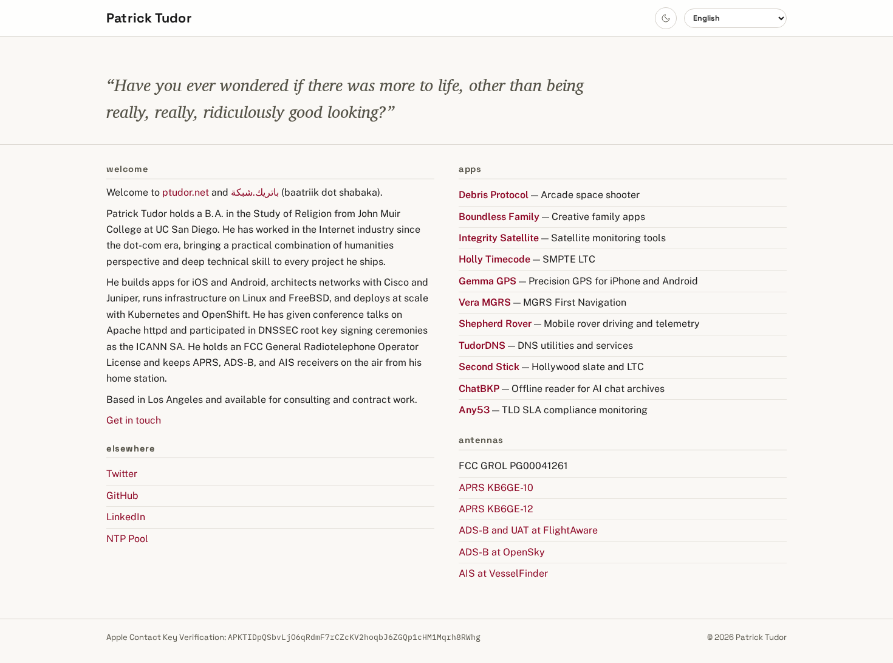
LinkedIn (125, 517)
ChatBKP (479, 388)
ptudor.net (185, 192)
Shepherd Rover (495, 323)
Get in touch (133, 420)
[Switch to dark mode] (666, 18)
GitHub (122, 495)
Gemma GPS (487, 281)
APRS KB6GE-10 (496, 487)
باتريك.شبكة (255, 192)
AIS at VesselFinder (503, 573)
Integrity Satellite (499, 238)
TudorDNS (482, 345)
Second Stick (489, 367)
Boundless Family (499, 216)
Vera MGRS (485, 302)
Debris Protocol (494, 195)
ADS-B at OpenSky (502, 552)
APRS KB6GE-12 (496, 509)
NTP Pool (127, 538)
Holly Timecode (494, 259)
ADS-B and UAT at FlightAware (528, 530)
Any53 (474, 410)
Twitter (121, 473)
